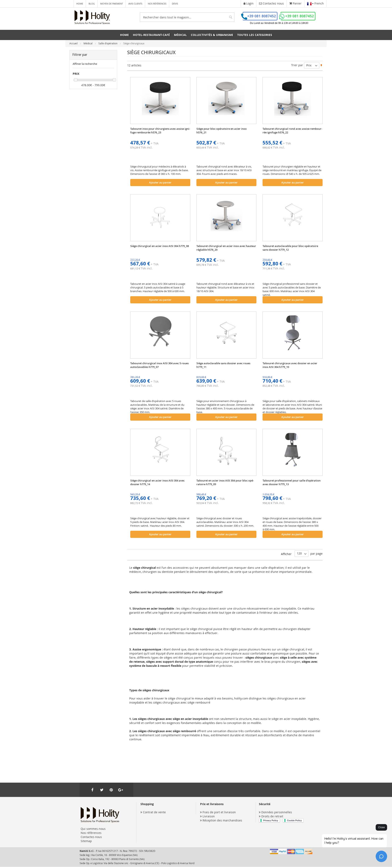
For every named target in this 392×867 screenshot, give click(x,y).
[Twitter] (101, 790)
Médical (88, 43)
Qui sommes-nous (93, 829)
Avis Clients (135, 3)
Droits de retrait (272, 816)
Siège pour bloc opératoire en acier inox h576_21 (221, 130)
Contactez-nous (91, 837)
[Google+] (120, 790)
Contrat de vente (154, 812)
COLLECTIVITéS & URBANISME (212, 35)
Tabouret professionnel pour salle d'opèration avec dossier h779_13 (292, 482)
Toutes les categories (254, 35)
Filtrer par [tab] (79, 54)
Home (79, 3)
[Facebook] (92, 790)
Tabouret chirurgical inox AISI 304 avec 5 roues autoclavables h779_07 (159, 365)
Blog (92, 3)
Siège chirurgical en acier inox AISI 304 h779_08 (159, 246)
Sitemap (86, 841)
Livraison (209, 816)
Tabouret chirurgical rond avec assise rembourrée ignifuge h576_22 (292, 130)
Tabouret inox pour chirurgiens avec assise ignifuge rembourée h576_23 (160, 130)
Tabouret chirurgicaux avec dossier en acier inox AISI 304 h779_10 (290, 365)
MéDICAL (180, 35)
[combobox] (187, 17)
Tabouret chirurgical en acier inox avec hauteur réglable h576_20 (226, 247)
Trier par (297, 65)
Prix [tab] (76, 74)
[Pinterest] (111, 790)
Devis (175, 3)
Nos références (157, 3)
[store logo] (92, 17)
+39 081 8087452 (261, 16)
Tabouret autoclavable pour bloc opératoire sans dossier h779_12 (290, 247)
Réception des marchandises (222, 820)
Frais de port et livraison (219, 812)
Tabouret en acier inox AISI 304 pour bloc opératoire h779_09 (225, 482)
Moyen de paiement (111, 3)
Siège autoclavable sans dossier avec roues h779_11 (223, 365)
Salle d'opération (108, 43)
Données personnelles (276, 812)
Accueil (73, 43)
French (319, 3)
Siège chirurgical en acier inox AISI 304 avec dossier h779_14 (157, 482)
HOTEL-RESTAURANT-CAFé (151, 35)
